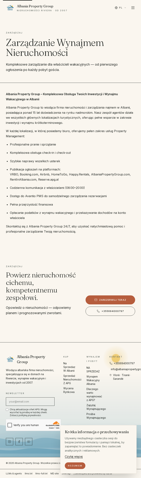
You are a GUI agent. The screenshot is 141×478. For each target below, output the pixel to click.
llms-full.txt (41, 473)
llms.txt (28, 473)
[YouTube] (28, 441)
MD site (54, 473)
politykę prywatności (30, 415)
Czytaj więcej (74, 456)
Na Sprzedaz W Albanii (69, 367)
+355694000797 (113, 311)
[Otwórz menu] (133, 7)
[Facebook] (19, 441)
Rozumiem (75, 465)
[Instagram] (9, 441)
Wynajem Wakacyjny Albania (93, 380)
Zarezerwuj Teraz (112, 299)
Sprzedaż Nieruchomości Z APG (72, 379)
